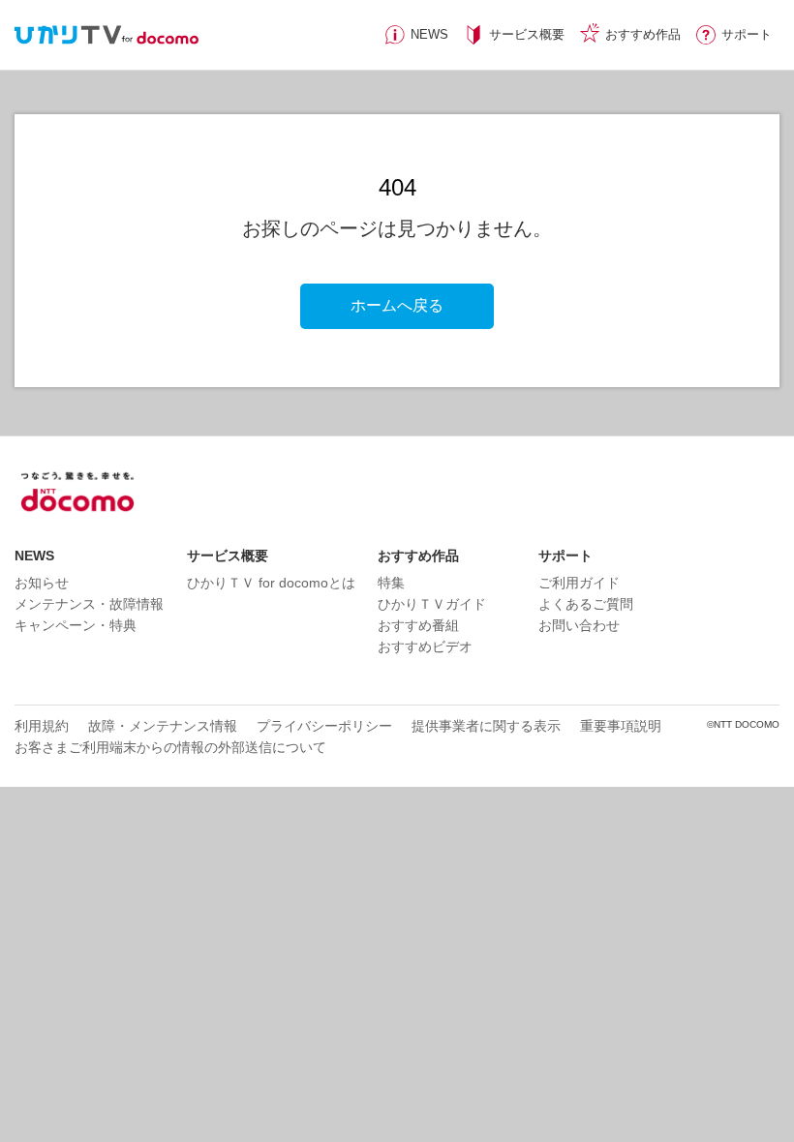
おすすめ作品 (643, 34)
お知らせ (42, 582)
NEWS (429, 34)
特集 (391, 582)
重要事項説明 (620, 726)
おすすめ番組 (418, 625)
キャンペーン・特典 (76, 625)
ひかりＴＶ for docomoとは (271, 582)
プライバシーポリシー (324, 726)
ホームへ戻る (397, 305)
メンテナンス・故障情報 (89, 604)
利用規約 (42, 726)
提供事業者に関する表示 (486, 726)
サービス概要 (527, 34)
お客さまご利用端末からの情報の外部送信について (170, 747)
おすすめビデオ (425, 646)
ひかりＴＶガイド (432, 604)
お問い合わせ (579, 625)
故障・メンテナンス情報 (162, 726)
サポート (746, 34)
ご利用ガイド (579, 582)
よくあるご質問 (585, 604)
